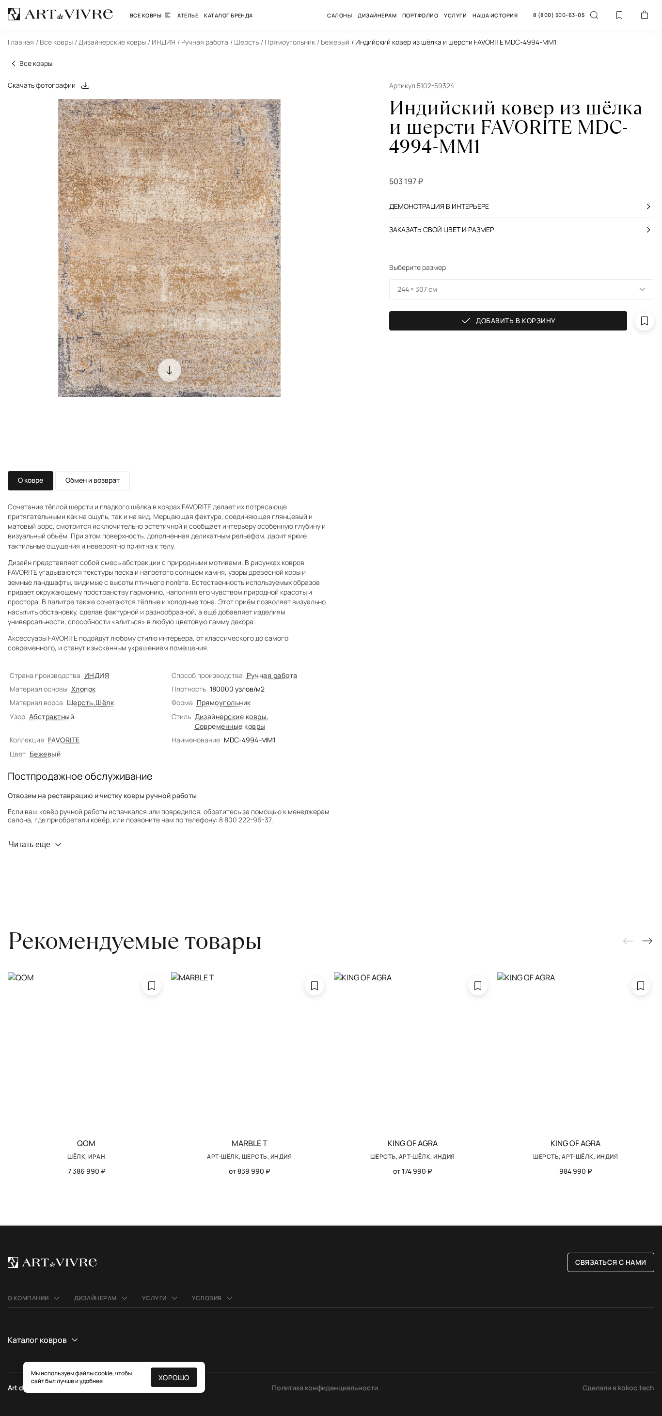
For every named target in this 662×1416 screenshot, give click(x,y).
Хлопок (83, 688)
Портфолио (420, 15)
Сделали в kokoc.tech (618, 1387)
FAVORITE (64, 739)
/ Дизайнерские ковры (110, 42)
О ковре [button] (30, 480)
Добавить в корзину (516, 321)
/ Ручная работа (202, 42)
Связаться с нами (610, 1262)
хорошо (173, 1377)
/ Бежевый (333, 42)
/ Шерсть (244, 42)
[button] (522, 289)
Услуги (455, 15)
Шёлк (104, 702)
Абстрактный (51, 716)
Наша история (495, 15)
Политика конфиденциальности (325, 1387)
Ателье (187, 15)
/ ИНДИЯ (161, 42)
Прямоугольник (224, 702)
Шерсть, (81, 702)
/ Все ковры (54, 42)
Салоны (339, 15)
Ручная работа (272, 675)
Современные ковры (230, 726)
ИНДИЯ (96, 675)
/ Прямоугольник (288, 42)
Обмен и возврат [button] (92, 480)
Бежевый (45, 753)
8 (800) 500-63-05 (558, 15)
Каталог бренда (228, 15)
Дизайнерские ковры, (232, 716)
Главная (21, 42)
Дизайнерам (377, 15)
